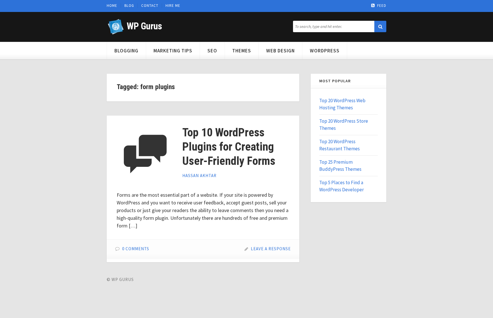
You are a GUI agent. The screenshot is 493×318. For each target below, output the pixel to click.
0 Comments (135, 248)
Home (112, 5)
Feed (381, 5)
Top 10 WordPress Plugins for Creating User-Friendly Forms (228, 147)
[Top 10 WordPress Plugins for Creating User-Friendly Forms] (145, 154)
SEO (212, 51)
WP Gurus (144, 26)
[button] (380, 26)
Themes (241, 51)
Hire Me (172, 5)
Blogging (126, 51)
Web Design (280, 51)
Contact (149, 5)
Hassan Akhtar (199, 175)
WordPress (325, 51)
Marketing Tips (172, 51)
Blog (129, 5)
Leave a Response (271, 248)
